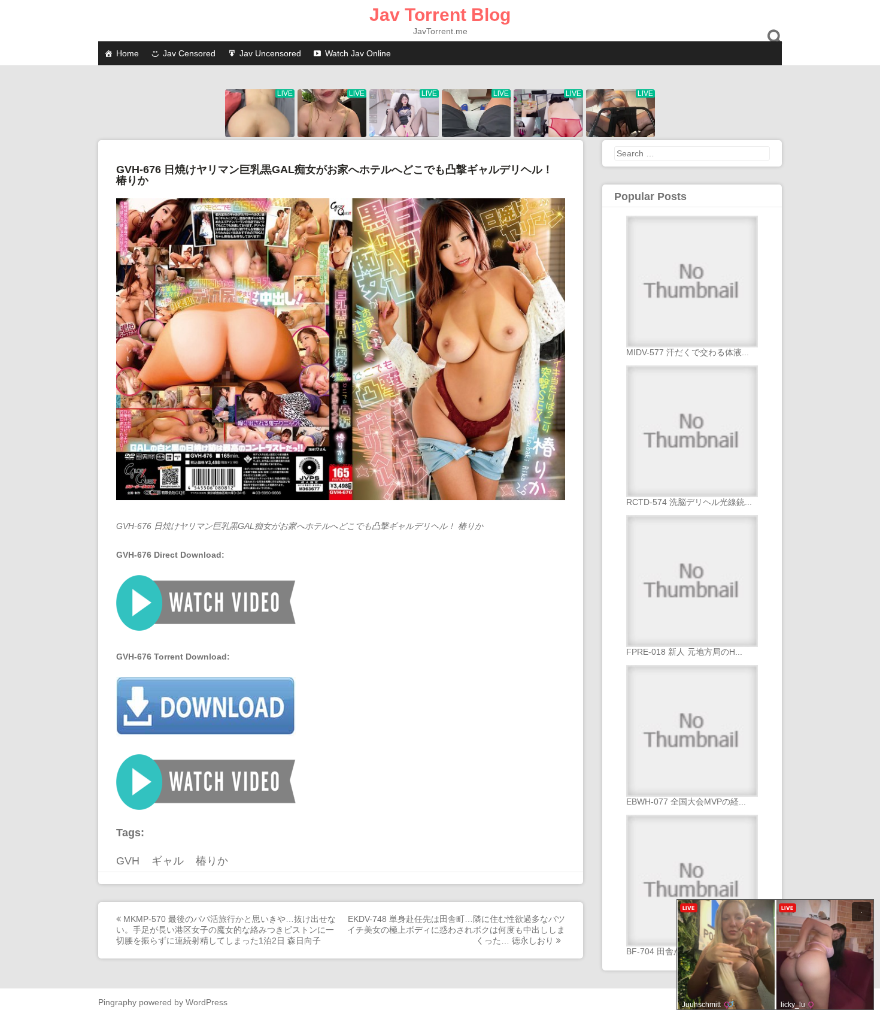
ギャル (167, 861)
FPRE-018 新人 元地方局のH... (684, 652)
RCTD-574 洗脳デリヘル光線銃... (689, 502)
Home (127, 53)
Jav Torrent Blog (440, 15)
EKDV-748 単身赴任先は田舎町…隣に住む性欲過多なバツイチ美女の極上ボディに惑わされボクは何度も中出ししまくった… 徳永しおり (456, 929)
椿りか (212, 861)
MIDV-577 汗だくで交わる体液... (687, 352)
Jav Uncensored (270, 53)
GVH (127, 861)
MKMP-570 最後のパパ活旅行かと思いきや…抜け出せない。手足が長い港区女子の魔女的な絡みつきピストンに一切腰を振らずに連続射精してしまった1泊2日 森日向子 (226, 929)
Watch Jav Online (358, 53)
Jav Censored (189, 53)
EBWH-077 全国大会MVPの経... (686, 801)
